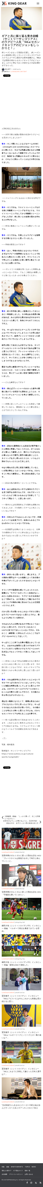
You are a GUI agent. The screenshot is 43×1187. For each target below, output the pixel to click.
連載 (7, 1167)
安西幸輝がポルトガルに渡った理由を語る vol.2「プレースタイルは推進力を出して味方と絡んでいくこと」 (21, 858)
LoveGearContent (19, 71)
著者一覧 (27, 1170)
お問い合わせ (29, 1174)
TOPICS (27, 1167)
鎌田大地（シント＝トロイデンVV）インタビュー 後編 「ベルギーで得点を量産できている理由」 (21, 928)
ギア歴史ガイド (18, 1170)
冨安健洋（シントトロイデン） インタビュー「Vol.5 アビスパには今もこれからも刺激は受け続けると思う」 (21, 998)
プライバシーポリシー (16, 1174)
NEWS (34, 1167)
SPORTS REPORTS (17, 1167)
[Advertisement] (21, 100)
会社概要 (4, 1174)
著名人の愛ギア (6, 1170)
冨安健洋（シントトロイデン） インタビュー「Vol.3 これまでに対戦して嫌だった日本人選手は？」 (21, 1071)
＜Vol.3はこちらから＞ (11, 128)
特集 (3, 1167)
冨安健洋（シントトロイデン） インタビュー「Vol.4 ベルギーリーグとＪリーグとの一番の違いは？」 (21, 1035)
